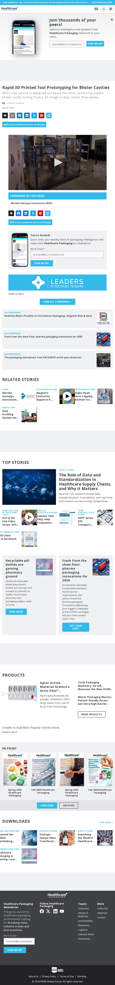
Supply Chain (66, 470)
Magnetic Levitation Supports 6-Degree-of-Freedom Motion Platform (43, 396)
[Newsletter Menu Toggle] (96, 9)
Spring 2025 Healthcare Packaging (71, 792)
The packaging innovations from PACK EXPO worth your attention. (43, 357)
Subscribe (47, 805)
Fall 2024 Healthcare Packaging (100, 791)
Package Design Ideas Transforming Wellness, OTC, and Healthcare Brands (48, 838)
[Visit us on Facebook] (42, 911)
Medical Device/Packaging (47, 511)
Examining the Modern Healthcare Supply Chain (86, 838)
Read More (16, 611)
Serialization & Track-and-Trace (10, 512)
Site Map (82, 976)
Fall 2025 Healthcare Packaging (43, 791)
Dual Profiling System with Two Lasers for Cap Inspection (10, 414)
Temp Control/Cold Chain (86, 512)
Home (5, 389)
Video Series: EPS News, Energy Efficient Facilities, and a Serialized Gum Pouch (9, 521)
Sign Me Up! (95, 43)
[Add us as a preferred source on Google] (49, 115)
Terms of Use (66, 976)
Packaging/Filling (46, 389)
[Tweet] (34, 115)
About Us (33, 976)
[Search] (103, 9)
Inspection (8, 407)
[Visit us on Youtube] (62, 911)
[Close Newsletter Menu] (112, 19)
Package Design (48, 831)
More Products (91, 714)
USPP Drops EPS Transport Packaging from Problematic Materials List (86, 521)
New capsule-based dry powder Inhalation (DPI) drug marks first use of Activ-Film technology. (54, 701)
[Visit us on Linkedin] (55, 911)
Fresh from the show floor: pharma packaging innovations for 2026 (43, 336)
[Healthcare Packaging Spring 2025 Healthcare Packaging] (72, 769)
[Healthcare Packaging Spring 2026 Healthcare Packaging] (15, 769)
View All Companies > (57, 301)
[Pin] (41, 115)
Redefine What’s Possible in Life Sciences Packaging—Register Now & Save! (48, 315)
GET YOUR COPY (76, 627)
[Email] (12, 115)
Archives (68, 805)
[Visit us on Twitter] (48, 911)
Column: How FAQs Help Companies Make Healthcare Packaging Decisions (45, 519)
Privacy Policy (49, 976)
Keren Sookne (16, 103)
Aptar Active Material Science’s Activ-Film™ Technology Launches (55, 687)
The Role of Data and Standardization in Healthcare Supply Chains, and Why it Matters (85, 482)
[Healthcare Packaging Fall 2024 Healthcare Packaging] (100, 769)
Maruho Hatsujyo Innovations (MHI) (31, 203)
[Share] (19, 115)
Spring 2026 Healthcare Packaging (15, 792)
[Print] (5, 115)
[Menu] (111, 9)
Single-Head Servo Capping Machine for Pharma (83, 396)
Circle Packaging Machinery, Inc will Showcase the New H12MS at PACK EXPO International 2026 (95, 686)
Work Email (38, 249)
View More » (106, 822)
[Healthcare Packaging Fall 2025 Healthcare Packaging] (43, 769)
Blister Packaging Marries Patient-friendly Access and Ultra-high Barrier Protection (94, 700)
